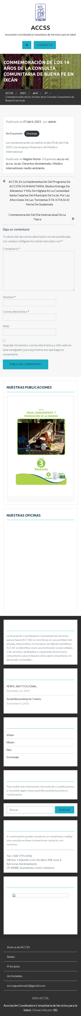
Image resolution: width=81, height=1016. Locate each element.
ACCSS (40, 27)
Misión (10, 742)
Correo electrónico (16, 311)
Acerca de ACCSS (18, 947)
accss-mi (63, 159)
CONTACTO (45, 44)
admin (52, 121)
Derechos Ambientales (36, 163)
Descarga (32, 133)
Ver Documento (14, 133)
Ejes (9, 749)
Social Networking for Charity (24, 698)
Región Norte (32, 159)
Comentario (11, 248)
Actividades (14, 976)
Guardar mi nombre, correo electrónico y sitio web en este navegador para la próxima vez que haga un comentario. (37, 349)
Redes (11, 956)
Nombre (9, 297)
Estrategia (13, 757)
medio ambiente (34, 168)
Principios (13, 966)
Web (6, 326)
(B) (55, 1010)
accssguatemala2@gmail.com (26, 985)
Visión (10, 735)
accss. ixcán (13, 163)
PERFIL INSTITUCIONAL (22, 686)
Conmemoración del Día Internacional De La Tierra (37, 217)
